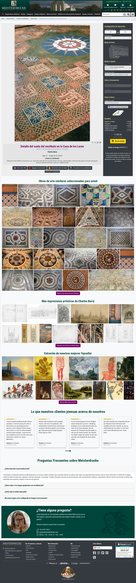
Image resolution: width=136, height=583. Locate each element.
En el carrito (119, 141)
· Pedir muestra (52, 559)
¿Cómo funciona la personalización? (17, 469)
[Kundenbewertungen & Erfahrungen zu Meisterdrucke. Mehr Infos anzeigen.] (125, 550)
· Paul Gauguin (74, 550)
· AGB (26, 550)
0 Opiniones (56, 171)
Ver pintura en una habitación (81, 168)
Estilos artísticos (40, 14)
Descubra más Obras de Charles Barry (68, 345)
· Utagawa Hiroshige (75, 555)
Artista (23, 14)
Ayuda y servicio (87, 14)
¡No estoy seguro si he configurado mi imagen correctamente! (26, 498)
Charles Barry (33, 18)
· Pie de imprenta (29, 548)
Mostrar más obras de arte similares (68, 293)
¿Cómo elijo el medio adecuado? (16, 492)
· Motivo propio (52, 546)
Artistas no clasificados (22, 18)
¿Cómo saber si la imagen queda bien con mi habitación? (24, 485)
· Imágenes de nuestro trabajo (55, 555)
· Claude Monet (74, 548)
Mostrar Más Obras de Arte (68, 402)
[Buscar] (124, 14)
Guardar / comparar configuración (118, 107)
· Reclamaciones (29, 557)
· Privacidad (28, 552)
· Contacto (28, 546)
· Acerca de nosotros (30, 559)
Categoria (30, 14)
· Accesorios (51, 557)
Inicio (2, 18)
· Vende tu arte (51, 548)
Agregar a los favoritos (38, 168)
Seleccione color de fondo (59, 168)
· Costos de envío (52, 550)
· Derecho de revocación (31, 555)
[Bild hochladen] (133, 14)
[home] (2, 14)
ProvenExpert (15, 443)
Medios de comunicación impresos (69, 14)
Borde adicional (108, 35)
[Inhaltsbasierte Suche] (128, 14)
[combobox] (118, 38)
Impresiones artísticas (12, 14)
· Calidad (50, 552)
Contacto (97, 14)
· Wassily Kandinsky (75, 552)
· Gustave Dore (74, 557)
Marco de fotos (52, 14)
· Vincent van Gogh (75, 546)
